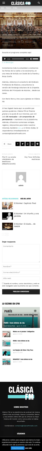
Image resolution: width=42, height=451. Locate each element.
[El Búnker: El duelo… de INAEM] (7, 226)
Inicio (2, 8)
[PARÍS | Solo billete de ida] (21, 317)
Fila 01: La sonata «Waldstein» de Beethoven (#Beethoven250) (9, 160)
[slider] (36, 59)
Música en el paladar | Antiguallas (23, 331)
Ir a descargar (8, 62)
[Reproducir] (5, 59)
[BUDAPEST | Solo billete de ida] (6, 361)
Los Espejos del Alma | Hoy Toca (23, 350)
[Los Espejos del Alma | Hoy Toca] (6, 352)
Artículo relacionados (10, 199)
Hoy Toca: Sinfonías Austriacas (32, 158)
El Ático (15, 8)
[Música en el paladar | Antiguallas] (6, 334)
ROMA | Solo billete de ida (21, 341)
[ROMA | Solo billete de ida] (6, 343)
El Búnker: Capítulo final (25, 203)
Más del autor (25, 199)
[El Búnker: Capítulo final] (7, 205)
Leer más (28, 448)
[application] (21, 59)
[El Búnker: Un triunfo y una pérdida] (7, 216)
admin (21, 185)
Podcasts (8, 8)
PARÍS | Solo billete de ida (14, 323)
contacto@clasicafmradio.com (26, 426)
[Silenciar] (31, 59)
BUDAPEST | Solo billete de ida (22, 359)
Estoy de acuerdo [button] (17, 448)
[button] (39, 3)
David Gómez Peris (9, 326)
